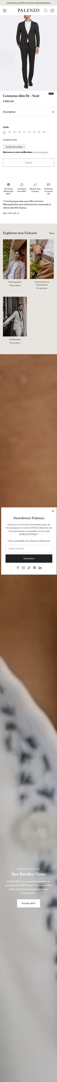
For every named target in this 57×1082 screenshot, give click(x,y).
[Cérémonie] (15, 316)
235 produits (15, 285)
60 (44, 132)
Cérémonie (15, 339)
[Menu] (4, 10)
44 (4, 132)
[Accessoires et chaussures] (42, 259)
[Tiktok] (28, 567)
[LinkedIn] (40, 567)
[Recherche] (46, 11)
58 (39, 132)
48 (14, 132)
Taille (6, 127)
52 (24, 132)
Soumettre (29, 558)
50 (19, 132)
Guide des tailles (14, 146)
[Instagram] (23, 567)
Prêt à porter (14, 282)
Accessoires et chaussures (41, 283)
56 (34, 132)
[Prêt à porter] (15, 259)
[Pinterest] (34, 567)
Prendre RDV (29, 903)
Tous (51, 233)
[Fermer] (53, 511)
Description (9, 111)
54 (29, 132)
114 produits (41, 288)
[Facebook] (17, 567)
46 (9, 132)
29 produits (15, 343)
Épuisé (28, 162)
